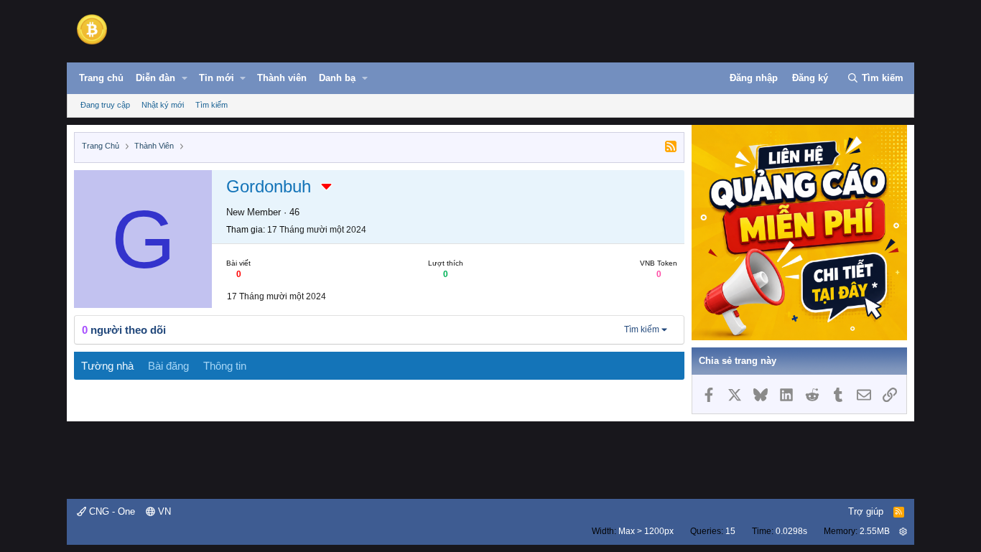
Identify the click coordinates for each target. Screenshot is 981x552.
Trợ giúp (865, 511)
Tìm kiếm (211, 104)
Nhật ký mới (162, 104)
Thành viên (282, 77)
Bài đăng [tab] (168, 366)
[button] (184, 78)
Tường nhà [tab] (107, 366)
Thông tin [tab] (224, 366)
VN (163, 511)
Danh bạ (337, 77)
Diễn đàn (155, 77)
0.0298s (791, 531)
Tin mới (216, 77)
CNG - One (110, 511)
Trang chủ (101, 77)
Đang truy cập (105, 104)
